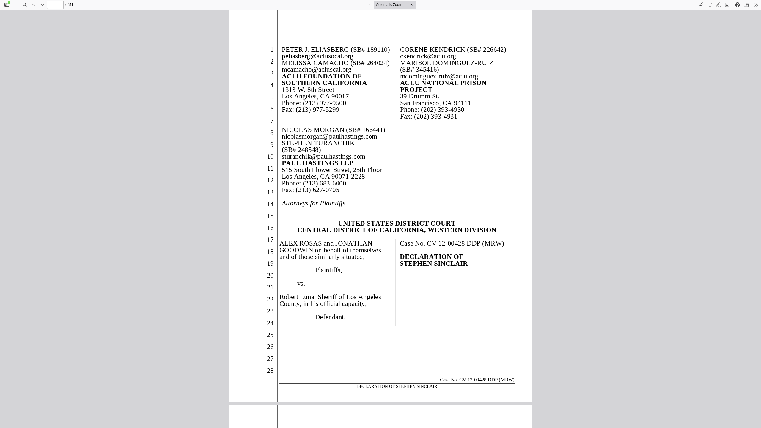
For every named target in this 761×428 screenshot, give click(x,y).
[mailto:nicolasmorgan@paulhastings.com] (329, 136)
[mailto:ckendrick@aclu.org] (428, 56)
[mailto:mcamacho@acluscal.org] (316, 69)
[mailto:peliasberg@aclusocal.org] (317, 56)
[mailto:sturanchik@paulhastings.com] (323, 156)
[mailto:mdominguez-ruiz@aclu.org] (439, 76)
